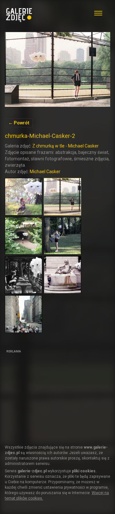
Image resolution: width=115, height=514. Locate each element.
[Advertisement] (53, 395)
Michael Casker (45, 171)
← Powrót (18, 122)
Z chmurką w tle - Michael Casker (65, 145)
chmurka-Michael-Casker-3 (57, 69)
